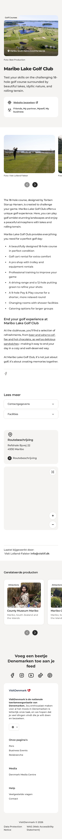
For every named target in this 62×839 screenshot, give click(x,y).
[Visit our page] (21, 675)
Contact (13, 798)
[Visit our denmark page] (12, 675)
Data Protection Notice (13, 828)
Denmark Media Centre (22, 774)
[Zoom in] (53, 516)
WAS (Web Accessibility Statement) (40, 828)
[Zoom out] (53, 524)
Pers (11, 746)
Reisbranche (16, 754)
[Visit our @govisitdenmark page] (40, 675)
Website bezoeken (24, 102)
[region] (31, 498)
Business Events (18, 750)
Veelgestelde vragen (21, 794)
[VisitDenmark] (20, 690)
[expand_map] (52, 471)
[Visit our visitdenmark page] (31, 675)
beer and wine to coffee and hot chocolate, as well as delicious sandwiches (29, 339)
